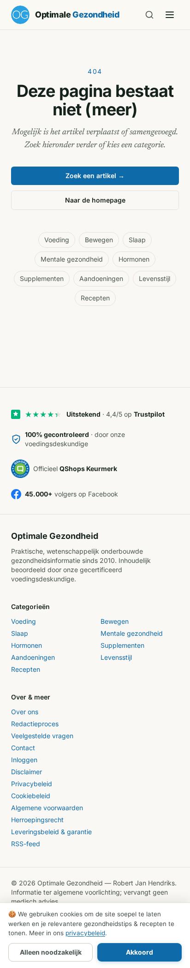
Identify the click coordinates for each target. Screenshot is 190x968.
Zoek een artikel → (95, 175)
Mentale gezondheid (72, 259)
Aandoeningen (101, 278)
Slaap (137, 240)
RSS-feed (25, 844)
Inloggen (24, 760)
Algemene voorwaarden (47, 808)
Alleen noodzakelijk (51, 952)
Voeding (56, 240)
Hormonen (134, 259)
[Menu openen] (169, 15)
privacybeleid (85, 933)
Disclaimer (26, 772)
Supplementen (42, 278)
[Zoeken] (149, 14)
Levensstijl (154, 278)
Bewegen (99, 240)
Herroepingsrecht (37, 820)
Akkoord (139, 952)
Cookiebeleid (30, 796)
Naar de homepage (95, 200)
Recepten (95, 298)
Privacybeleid (31, 784)
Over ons (24, 712)
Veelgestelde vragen (42, 736)
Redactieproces (35, 724)
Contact (23, 748)
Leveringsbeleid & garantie (51, 832)
